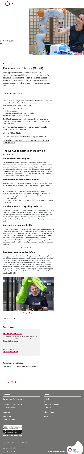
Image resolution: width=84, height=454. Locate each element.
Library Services (9, 419)
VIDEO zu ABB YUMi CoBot (12, 133)
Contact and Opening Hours (13, 399)
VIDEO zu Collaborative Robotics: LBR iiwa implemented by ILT (24, 137)
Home (5, 57)
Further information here (18, 129)
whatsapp (15, 382)
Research (47, 407)
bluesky (8, 382)
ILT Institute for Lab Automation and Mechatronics (20, 366)
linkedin (12, 382)
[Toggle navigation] (79, 4)
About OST (7, 417)
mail (19, 382)
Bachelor (47, 399)
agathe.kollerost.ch (10, 352)
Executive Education (51, 405)
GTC (23, 443)
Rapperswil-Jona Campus (12, 405)
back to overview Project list (13, 93)
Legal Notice (7, 443)
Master (46, 402)
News (46, 417)
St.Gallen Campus (9, 407)
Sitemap (28, 443)
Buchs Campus (8, 402)
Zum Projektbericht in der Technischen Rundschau (20, 248)
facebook (5, 382)
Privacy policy (16, 443)
